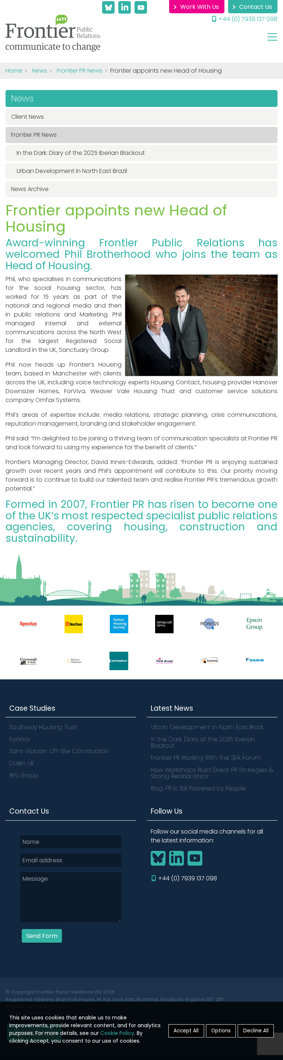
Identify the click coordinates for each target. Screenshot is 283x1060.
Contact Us (255, 7)
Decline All (256, 1030)
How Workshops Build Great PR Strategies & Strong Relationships (212, 773)
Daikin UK (21, 763)
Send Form (41, 936)
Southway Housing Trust (43, 727)
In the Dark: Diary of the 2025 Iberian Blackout (81, 153)
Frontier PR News (79, 70)
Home (14, 70)
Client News (27, 116)
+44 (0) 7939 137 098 (248, 19)
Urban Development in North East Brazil (73, 171)
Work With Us (199, 7)
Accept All (186, 1030)
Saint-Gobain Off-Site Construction (59, 751)
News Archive (30, 189)
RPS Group (23, 775)
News (39, 70)
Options (221, 1030)
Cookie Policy (117, 1033)
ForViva (19, 739)
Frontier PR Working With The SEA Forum (206, 758)
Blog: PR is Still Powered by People (198, 788)
